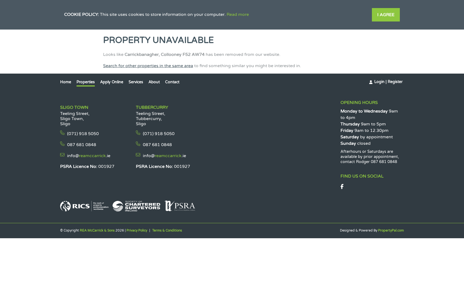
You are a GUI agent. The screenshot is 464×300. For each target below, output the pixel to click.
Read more (238, 14)
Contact (172, 82)
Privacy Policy (136, 230)
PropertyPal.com (391, 230)
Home (65, 82)
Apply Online (111, 82)
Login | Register (388, 81)
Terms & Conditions (167, 230)
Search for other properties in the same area (148, 65)
